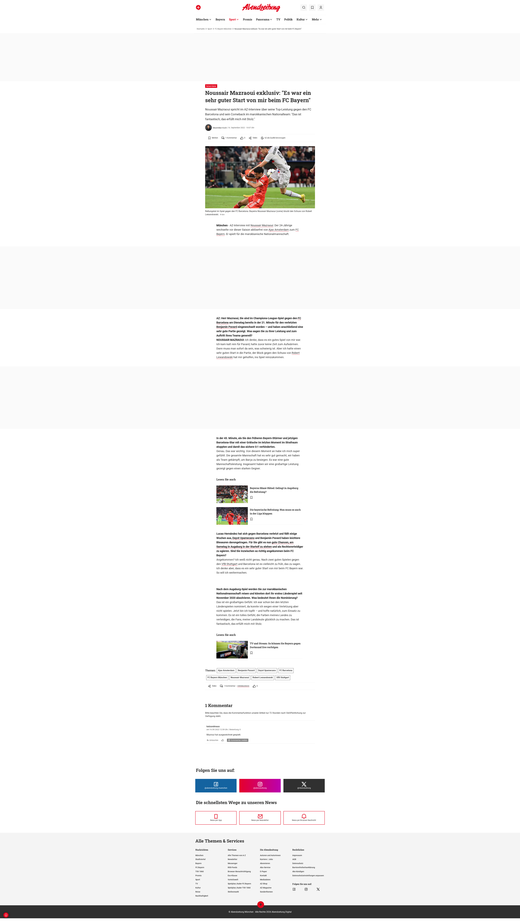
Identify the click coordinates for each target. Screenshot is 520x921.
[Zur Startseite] (261, 11)
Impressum (297, 855)
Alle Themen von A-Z (237, 855)
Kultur (301, 19)
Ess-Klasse (232, 875)
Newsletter (232, 859)
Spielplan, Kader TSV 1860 (239, 888)
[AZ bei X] (318, 889)
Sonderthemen (266, 892)
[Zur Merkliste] (312, 7)
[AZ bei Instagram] (306, 889)
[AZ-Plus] (198, 7)
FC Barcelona (285, 670)
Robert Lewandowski (263, 677)
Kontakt (263, 875)
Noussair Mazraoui (262, 225)
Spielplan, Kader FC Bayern (239, 884)
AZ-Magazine (266, 888)
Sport (232, 19)
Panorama (262, 19)
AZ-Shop (263, 884)
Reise (197, 892)
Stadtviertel (200, 859)
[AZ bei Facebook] (294, 889)
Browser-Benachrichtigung (239, 871)
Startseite (201, 29)
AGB (294, 859)
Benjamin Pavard (226, 326)
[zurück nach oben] (260, 906)
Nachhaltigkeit (201, 896)
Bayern (220, 19)
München (202, 19)
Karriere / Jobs (266, 859)
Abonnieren (265, 863)
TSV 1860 (199, 871)
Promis (247, 19)
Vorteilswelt (233, 880)
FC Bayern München (223, 29)
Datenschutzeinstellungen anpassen (308, 875)
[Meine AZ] (321, 7)
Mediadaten (265, 880)
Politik (288, 19)
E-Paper (263, 871)
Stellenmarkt (233, 892)
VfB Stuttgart (229, 564)
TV (278, 19)
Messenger (232, 863)
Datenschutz (297, 863)
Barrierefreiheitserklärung (303, 867)
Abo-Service (265, 867)
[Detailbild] (310, 149)
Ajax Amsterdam (279, 229)
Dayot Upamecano (243, 538)
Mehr (315, 19)
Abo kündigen (298, 871)
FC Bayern (199, 867)
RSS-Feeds (232, 867)
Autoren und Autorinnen (270, 855)
